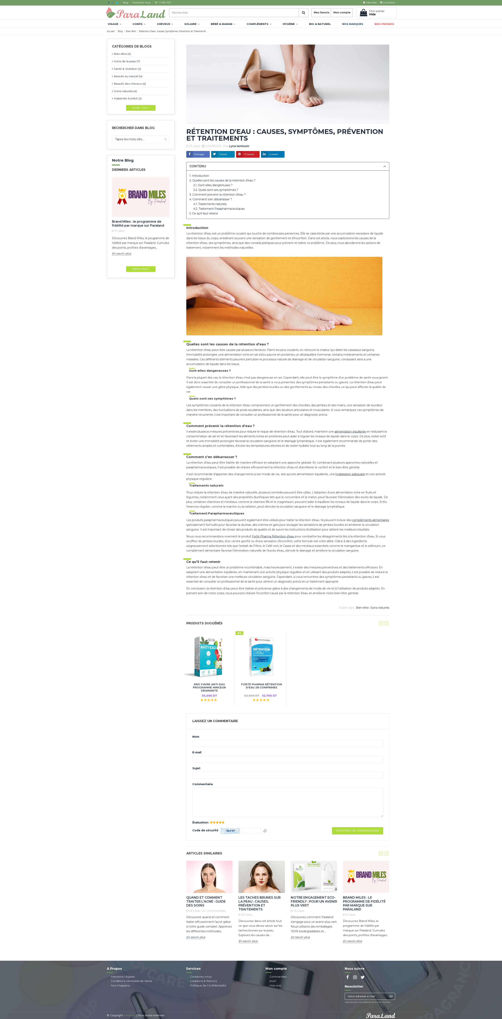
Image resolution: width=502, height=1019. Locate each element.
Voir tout (141, 107)
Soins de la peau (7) (127, 61)
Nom (195, 736)
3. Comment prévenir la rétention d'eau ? (217, 194)
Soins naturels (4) (125, 91)
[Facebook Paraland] (108, 2)
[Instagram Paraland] (113, 2)
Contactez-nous (141, 2)
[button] (114, 24)
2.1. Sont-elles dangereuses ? (213, 185)
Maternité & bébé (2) (128, 98)
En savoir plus (121, 253)
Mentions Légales (123, 976)
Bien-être (362, 607)
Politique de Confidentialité (208, 985)
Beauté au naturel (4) (128, 76)
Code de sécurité (205, 830)
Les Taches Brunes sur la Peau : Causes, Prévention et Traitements (259, 903)
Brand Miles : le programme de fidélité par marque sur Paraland (138, 223)
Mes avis (275, 985)
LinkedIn (273, 154)
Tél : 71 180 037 (163, 2)
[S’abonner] (391, 996)
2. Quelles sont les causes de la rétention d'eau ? (222, 180)
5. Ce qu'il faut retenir (203, 213)
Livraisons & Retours (203, 980)
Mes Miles (371, 2)
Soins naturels (379, 607)
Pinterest (249, 154)
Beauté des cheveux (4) (130, 83)
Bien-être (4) (122, 53)
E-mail (196, 752)
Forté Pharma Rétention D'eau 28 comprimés (261, 686)
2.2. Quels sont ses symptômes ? (215, 190)
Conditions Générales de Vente (131, 980)
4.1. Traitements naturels (209, 204)
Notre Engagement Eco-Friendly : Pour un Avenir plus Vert (314, 901)
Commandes (277, 976)
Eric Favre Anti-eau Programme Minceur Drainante (209, 687)
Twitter (223, 154)
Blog (126, 2)
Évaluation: (200, 822)
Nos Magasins (120, 985)
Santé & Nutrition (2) (127, 68)
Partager (199, 154)
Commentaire (202, 784)
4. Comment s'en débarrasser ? (210, 199)
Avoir (272, 980)
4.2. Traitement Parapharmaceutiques (219, 208)
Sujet (196, 768)
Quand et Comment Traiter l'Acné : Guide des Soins (206, 901)
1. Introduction (199, 175)
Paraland (129, 1015)
